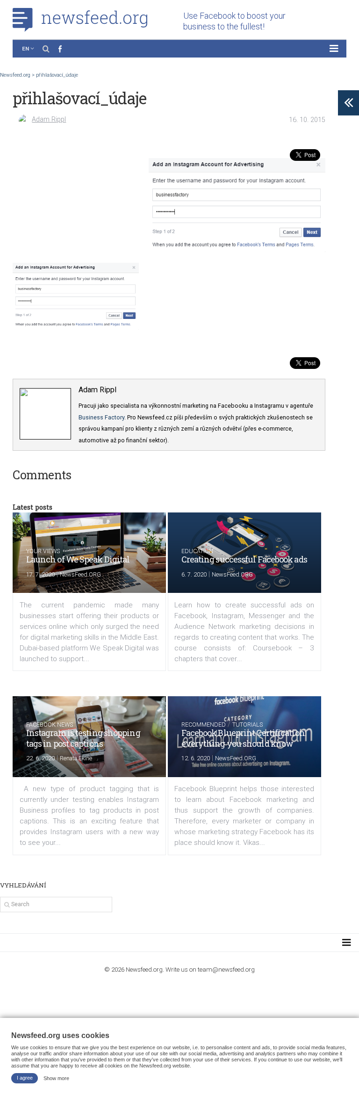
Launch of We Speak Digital (78, 559)
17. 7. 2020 (40, 574)
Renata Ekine (76, 758)
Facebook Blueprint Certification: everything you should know (243, 738)
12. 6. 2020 (195, 758)
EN (25, 48)
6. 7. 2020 (194, 574)
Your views (43, 551)
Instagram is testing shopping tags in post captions (83, 738)
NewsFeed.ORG (80, 574)
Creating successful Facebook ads (244, 559)
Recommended (203, 724)
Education (197, 551)
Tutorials (247, 724)
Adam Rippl (49, 119)
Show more (56, 1078)
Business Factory (101, 417)
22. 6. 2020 (40, 758)
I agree (25, 1078)
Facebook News (49, 724)
